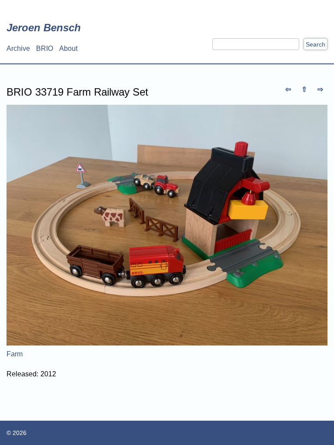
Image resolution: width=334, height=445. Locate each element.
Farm (15, 354)
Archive (18, 48)
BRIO (44, 48)
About (68, 48)
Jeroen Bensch (44, 27)
